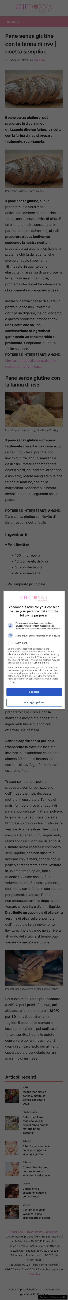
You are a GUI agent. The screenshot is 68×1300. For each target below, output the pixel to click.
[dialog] (34, 650)
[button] (34, 643)
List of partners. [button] (41, 662)
